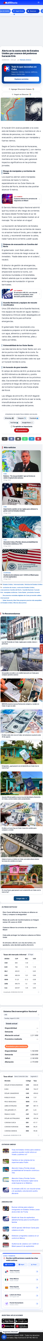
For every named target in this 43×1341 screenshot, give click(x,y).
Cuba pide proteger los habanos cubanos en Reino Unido (22, 936)
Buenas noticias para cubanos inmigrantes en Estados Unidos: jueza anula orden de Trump (25, 1209)
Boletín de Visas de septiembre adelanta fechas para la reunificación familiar (25, 1219)
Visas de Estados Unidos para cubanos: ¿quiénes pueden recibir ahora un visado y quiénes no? (26, 1152)
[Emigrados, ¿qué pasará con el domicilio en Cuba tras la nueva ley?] (21, 752)
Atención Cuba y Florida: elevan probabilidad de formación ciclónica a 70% (25, 1170)
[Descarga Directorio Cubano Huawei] (21, 1327)
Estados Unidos (8, 584)
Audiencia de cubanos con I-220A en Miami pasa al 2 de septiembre (25, 1245)
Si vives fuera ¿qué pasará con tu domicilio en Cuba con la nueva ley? (21, 891)
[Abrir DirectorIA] (4, 1337)
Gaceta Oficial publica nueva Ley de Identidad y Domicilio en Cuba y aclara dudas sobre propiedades (21, 798)
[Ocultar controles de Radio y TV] (41, 632)
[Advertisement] (21, 31)
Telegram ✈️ (22, 418)
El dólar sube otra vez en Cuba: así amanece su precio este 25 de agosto (21, 736)
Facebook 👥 (34, 418)
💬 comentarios (21, 430)
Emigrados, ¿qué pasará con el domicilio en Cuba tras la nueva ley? (20, 767)
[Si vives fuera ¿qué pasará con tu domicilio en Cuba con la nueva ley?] (21, 876)
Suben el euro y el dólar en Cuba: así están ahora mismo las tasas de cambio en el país (20, 860)
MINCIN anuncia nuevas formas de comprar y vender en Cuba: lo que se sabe (20, 705)
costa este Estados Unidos (25, 587)
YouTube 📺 (14, 422)
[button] (41, 638)
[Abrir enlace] (7, 1151)
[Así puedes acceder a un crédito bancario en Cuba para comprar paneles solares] (21, 659)
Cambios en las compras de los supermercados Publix (23, 1161)
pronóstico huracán (33, 592)
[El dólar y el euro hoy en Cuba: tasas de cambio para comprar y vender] (21, 814)
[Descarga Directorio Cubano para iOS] (8, 1322)
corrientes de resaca (9, 587)
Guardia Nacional (27, 590)
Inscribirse (10, 1264)
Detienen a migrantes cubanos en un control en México (25, 1237)
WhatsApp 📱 (9, 418)
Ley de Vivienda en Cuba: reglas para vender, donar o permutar (19, 643)
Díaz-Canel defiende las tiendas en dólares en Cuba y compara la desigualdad (20, 913)
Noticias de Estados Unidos (33, 584)
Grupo (34, 1264)
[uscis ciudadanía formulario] (7, 1245)
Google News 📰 (27, 422)
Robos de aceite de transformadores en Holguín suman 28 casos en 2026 (21, 921)
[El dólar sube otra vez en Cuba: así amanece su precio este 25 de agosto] (21, 721)
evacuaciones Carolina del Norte (11, 590)
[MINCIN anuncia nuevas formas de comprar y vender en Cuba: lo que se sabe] (21, 690)
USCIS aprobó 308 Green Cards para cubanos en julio (25, 1229)
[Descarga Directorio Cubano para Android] (21, 1322)
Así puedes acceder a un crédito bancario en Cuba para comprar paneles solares (20, 674)
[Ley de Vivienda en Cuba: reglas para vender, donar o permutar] (21, 628)
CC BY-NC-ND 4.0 (31, 1338)
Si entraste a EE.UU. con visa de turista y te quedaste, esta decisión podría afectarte (19, 944)
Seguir (22, 1264)
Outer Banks (22, 592)
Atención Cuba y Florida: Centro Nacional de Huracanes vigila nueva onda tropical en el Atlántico (25, 1180)
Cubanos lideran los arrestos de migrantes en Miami (20, 928)
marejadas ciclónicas (10, 592)
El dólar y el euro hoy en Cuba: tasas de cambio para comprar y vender (19, 829)
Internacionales (19, 584)
